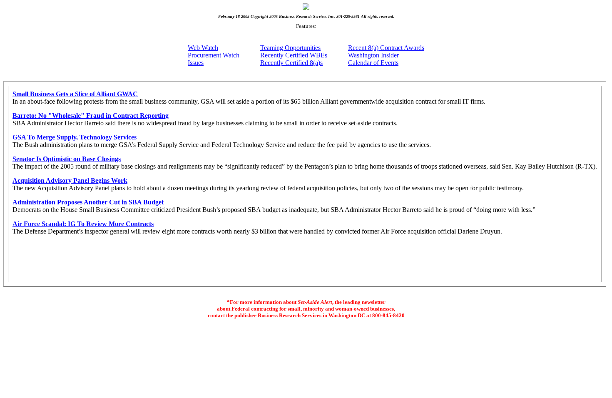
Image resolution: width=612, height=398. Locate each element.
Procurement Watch (213, 55)
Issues (196, 62)
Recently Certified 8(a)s (291, 62)
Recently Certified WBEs (293, 55)
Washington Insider (373, 55)
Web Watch (203, 47)
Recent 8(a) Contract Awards (386, 47)
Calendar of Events (373, 62)
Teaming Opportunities (290, 47)
